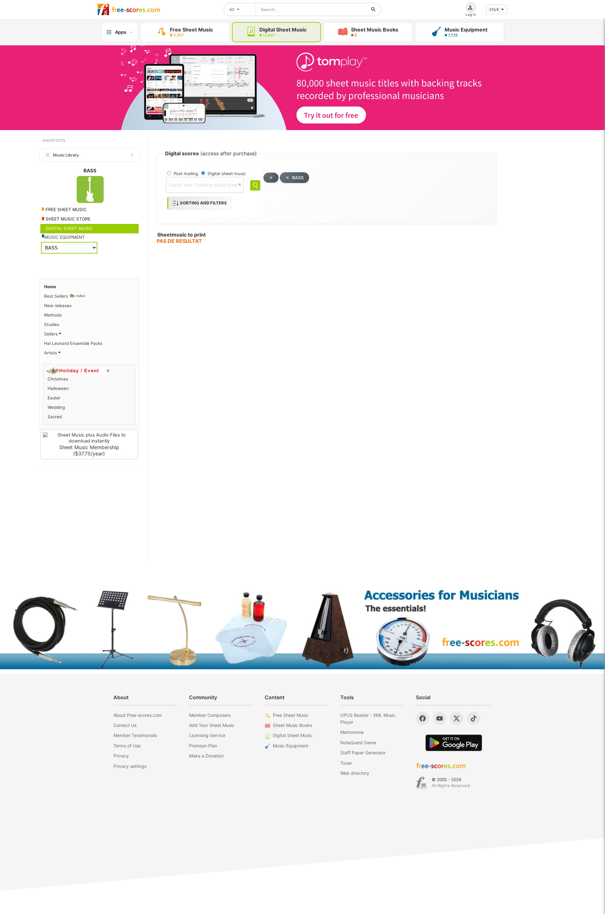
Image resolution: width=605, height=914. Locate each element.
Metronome (352, 732)
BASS (298, 177)
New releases (58, 305)
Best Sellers (56, 296)
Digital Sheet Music (292, 735)
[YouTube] (439, 718)
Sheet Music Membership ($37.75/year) (89, 450)
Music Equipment (290, 745)
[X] (456, 718)
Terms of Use (127, 745)
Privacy (121, 755)
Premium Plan (203, 745)
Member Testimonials (135, 735)
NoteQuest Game (358, 742)
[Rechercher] (373, 9)
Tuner (346, 763)
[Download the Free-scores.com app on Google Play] (453, 742)
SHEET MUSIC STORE (67, 218)
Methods (53, 314)
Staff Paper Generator (363, 752)
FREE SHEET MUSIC (65, 209)
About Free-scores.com (137, 715)
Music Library (66, 154)
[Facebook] (422, 718)
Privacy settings (130, 766)
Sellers (51, 333)
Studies (51, 324)
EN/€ (494, 9)
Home (50, 286)
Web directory (354, 773)
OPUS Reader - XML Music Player (367, 718)
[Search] (255, 185)
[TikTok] (473, 718)
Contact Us (124, 725)
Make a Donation (206, 755)
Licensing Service (207, 735)
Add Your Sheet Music (211, 725)
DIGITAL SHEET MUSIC (68, 228)
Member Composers (210, 715)
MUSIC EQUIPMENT (64, 237)
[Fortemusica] (421, 783)
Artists (51, 352)
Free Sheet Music (290, 715)
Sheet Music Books (292, 725)
